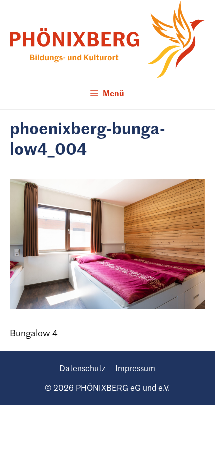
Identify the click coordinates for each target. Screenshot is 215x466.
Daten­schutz (83, 370)
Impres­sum (136, 370)
